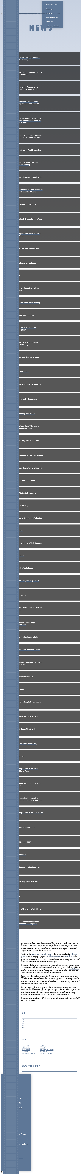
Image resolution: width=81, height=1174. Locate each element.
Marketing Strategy (26, 1048)
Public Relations (43, 1052)
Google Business (74, 969)
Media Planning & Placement (28, 1053)
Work (23, 1019)
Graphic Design (43, 1046)
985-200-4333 (11, 1048)
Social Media (42, 1048)
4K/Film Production (26, 1050)
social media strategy (53, 956)
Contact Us (11, 1046)
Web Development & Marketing (47, 1050)
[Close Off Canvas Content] (2, 1172)
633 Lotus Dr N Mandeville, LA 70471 (10, 1043)
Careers (23, 1027)
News (23, 1025)
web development (68, 956)
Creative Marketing (26, 1046)
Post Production (25, 1052)
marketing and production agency (41, 954)
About (23, 1021)
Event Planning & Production (46, 1053)
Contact (23, 1023)
